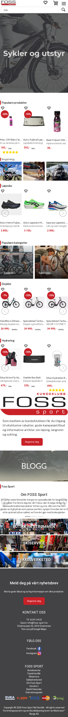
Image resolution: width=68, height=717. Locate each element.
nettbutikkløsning (35, 710)
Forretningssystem (13, 710)
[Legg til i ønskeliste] (2, 108)
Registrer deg (32, 442)
